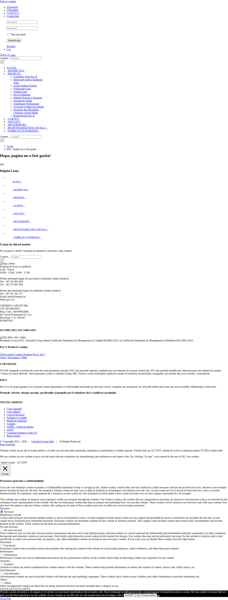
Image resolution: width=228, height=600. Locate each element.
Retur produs (13, 435)
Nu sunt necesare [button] (9, 526)
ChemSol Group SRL (42, 441)
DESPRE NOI (20, 189)
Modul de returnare (17, 420)
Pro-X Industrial (21, 94)
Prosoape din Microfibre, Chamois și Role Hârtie (26, 111)
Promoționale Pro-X (24, 115)
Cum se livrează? (16, 414)
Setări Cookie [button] (8, 462)
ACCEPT (129, 595)
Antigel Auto (20, 91)
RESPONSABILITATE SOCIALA (30, 229)
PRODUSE (19, 197)
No (138, 595)
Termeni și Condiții (17, 417)
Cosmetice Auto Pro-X (25, 76)
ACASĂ (17, 181)
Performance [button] (6, 551)
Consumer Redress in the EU (22, 432)
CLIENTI (18, 205)
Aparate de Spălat (22, 100)
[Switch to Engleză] (12, 7)
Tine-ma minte (18, 34)
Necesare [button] (5, 508)
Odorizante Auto (22, 88)
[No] (158, 595)
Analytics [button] (5, 560)
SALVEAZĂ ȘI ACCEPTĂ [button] (15, 588)
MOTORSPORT (21, 221)
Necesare (9, 511)
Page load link (7, 444)
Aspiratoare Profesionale (26, 103)
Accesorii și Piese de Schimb (28, 106)
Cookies (11, 423)
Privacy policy (149, 595)
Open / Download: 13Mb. (13, 357)
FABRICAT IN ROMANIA (26, 237)
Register (11, 46)
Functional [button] (5, 542)
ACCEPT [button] (22, 462)
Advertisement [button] (7, 570)
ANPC (10, 429)
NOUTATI (19, 213)
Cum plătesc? (14, 411)
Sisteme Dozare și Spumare (27, 97)
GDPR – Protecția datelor (20, 426)
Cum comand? (14, 408)
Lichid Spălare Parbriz (25, 85)
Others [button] (3, 579)
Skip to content (8, 1)
